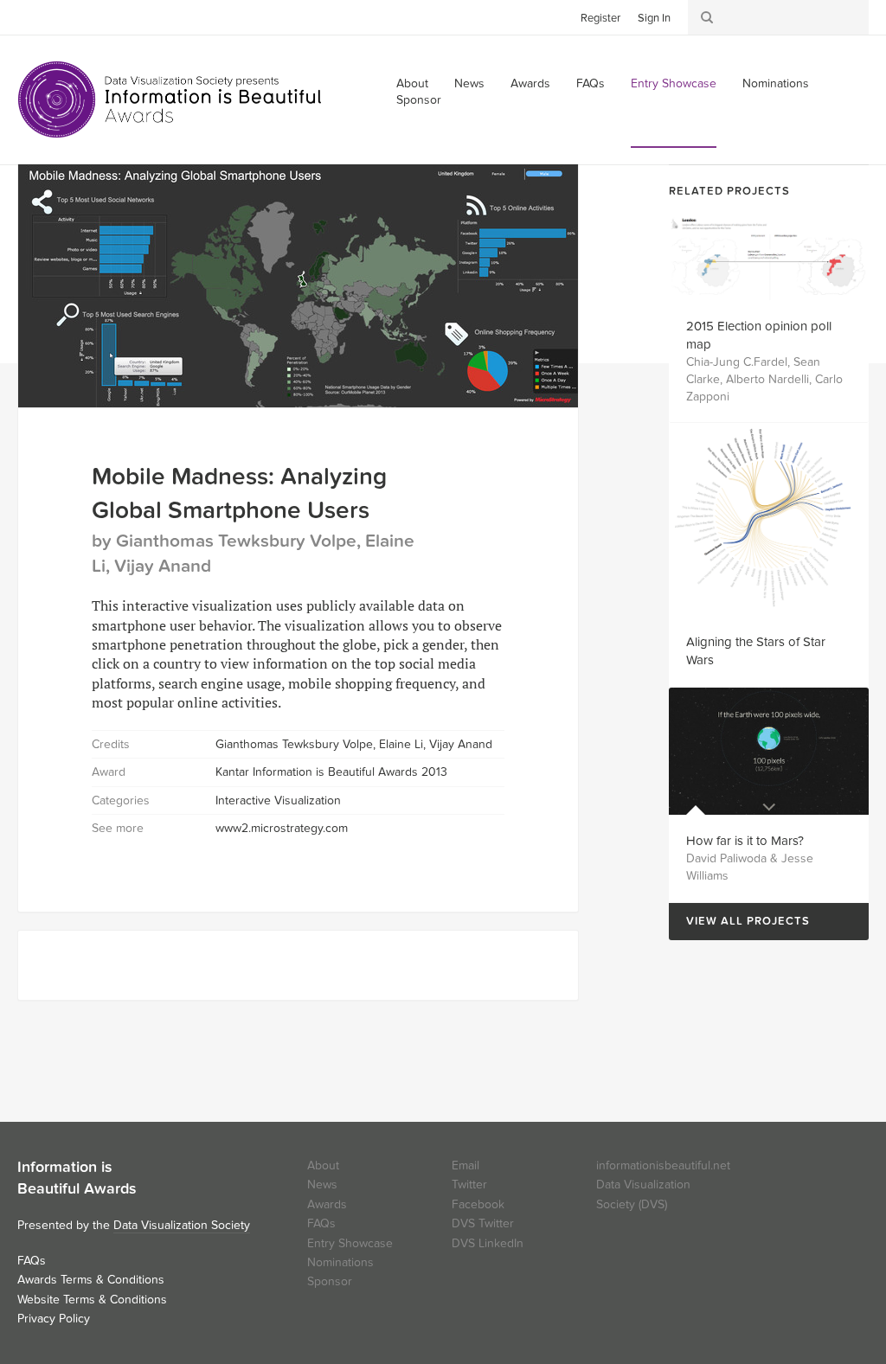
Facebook (56, 16)
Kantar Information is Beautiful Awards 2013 (331, 772)
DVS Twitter (483, 1223)
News (469, 83)
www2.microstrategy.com (281, 828)
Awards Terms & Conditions (90, 1279)
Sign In (654, 18)
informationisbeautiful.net (663, 1165)
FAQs (590, 83)
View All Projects (739, 921)
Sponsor (418, 100)
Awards (530, 83)
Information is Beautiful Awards (170, 99)
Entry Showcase (673, 83)
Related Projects (729, 191)
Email (465, 1165)
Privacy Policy (53, 1318)
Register (600, 18)
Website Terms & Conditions (92, 1299)
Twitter (30, 16)
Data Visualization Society (181, 1225)
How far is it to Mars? (745, 840)
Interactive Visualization (278, 800)
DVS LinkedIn (487, 1243)
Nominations (775, 83)
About (323, 1165)
